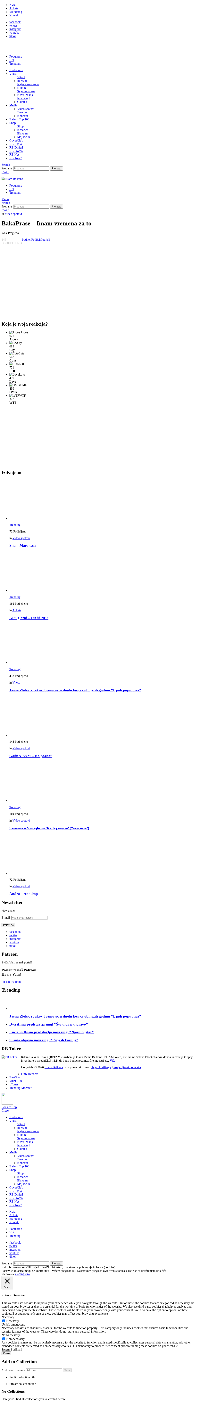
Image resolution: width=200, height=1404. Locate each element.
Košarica (22, 130)
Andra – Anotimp (23, 894)
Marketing (15, 11)
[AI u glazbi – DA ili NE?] (103, 571)
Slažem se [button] (8, 1274)
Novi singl (23, 98)
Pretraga (56, 168)
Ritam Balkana (54, 1067)
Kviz (12, 4)
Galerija (22, 101)
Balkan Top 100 (19, 119)
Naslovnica (16, 70)
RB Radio (15, 144)
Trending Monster (20, 1088)
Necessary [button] (8, 1317)
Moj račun (23, 137)
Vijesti (13, 73)
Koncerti (22, 116)
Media (13, 105)
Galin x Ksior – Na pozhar (30, 756)
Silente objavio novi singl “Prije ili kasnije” (43, 1040)
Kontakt (14, 15)
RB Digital (16, 147)
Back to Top (9, 1107)
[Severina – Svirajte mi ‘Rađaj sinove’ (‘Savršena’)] (103, 782)
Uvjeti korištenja (101, 1067)
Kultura (22, 87)
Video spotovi (25, 108)
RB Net (14, 154)
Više (112, 1060)
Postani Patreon (11, 981)
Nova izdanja (25, 94)
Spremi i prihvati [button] (12, 1349)
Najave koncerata (28, 84)
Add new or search (14, 1370)
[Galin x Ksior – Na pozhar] (103, 716)
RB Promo (16, 151)
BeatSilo (14, 1077)
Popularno (15, 56)
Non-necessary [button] (11, 1335)
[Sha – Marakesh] (103, 499)
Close (5, 1110)
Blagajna (22, 133)
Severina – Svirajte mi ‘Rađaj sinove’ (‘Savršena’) (49, 828)
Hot (11, 60)
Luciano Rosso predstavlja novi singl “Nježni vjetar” (51, 1032)
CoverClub (16, 140)
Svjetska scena (26, 91)
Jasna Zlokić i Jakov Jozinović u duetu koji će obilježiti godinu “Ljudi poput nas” (75, 690)
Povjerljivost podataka (127, 1067)
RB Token (15, 158)
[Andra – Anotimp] (103, 854)
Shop (12, 123)
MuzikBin (15, 1081)
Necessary (12, 1321)
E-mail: (6, 917)
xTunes (13, 1084)
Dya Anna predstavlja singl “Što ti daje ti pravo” (48, 1024)
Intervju (22, 80)
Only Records (29, 1073)
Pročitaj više (22, 1274)
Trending (15, 63)
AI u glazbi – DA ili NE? (28, 618)
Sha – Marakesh (22, 545)
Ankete (13, 8)
